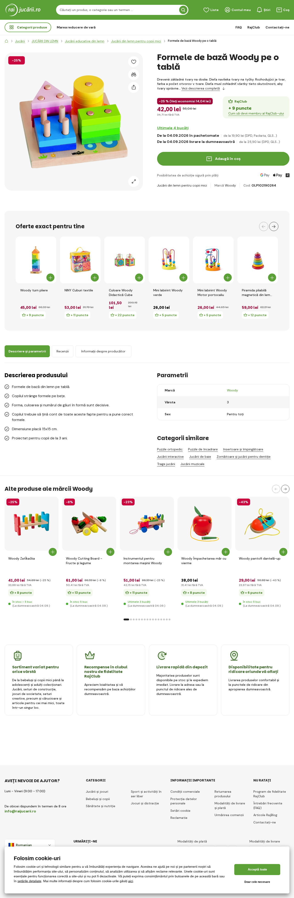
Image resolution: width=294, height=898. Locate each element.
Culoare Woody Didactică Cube (121, 292)
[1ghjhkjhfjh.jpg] (31, 523)
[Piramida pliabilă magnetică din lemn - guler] (257, 260)
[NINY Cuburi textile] (80, 260)
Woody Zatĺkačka (21, 558)
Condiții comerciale (185, 791)
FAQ (238, 27)
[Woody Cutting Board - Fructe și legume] (89, 523)
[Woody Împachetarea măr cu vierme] (204, 523)
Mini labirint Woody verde (168, 292)
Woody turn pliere (34, 290)
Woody (230, 185)
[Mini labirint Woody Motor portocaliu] (213, 260)
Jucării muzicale (192, 464)
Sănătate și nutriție (100, 806)
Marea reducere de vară (76, 27)
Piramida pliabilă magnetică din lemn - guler (257, 292)
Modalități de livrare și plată (230, 805)
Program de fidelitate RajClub (269, 793)
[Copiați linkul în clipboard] (133, 87)
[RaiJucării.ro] (6, 41)
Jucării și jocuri (97, 791)
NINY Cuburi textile (79, 290)
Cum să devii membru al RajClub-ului (256, 113)
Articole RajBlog (265, 815)
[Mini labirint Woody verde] (169, 260)
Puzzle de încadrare (203, 449)
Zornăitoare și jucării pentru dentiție (244, 457)
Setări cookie (180, 811)
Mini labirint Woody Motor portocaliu (212, 292)
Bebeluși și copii (98, 799)
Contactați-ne (277, 27)
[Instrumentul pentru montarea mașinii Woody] (147, 523)
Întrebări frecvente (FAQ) (267, 805)
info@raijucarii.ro (20, 811)
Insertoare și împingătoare (243, 449)
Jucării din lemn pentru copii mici (182, 185)
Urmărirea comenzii (229, 815)
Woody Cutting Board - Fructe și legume (84, 560)
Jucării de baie (200, 457)
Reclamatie (178, 818)
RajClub (253, 27)
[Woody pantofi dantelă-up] (262, 523)
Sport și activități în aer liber (146, 793)
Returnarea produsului (223, 793)
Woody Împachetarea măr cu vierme (203, 560)
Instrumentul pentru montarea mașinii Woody (143, 560)
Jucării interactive (170, 457)
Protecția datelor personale (183, 801)
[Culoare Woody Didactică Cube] (124, 260)
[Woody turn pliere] (36, 260)
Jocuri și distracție (145, 803)
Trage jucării (166, 464)
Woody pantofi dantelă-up (259, 558)
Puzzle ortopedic (170, 449)
